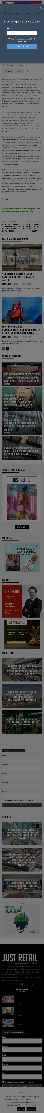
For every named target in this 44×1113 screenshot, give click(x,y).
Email (9, 29)
